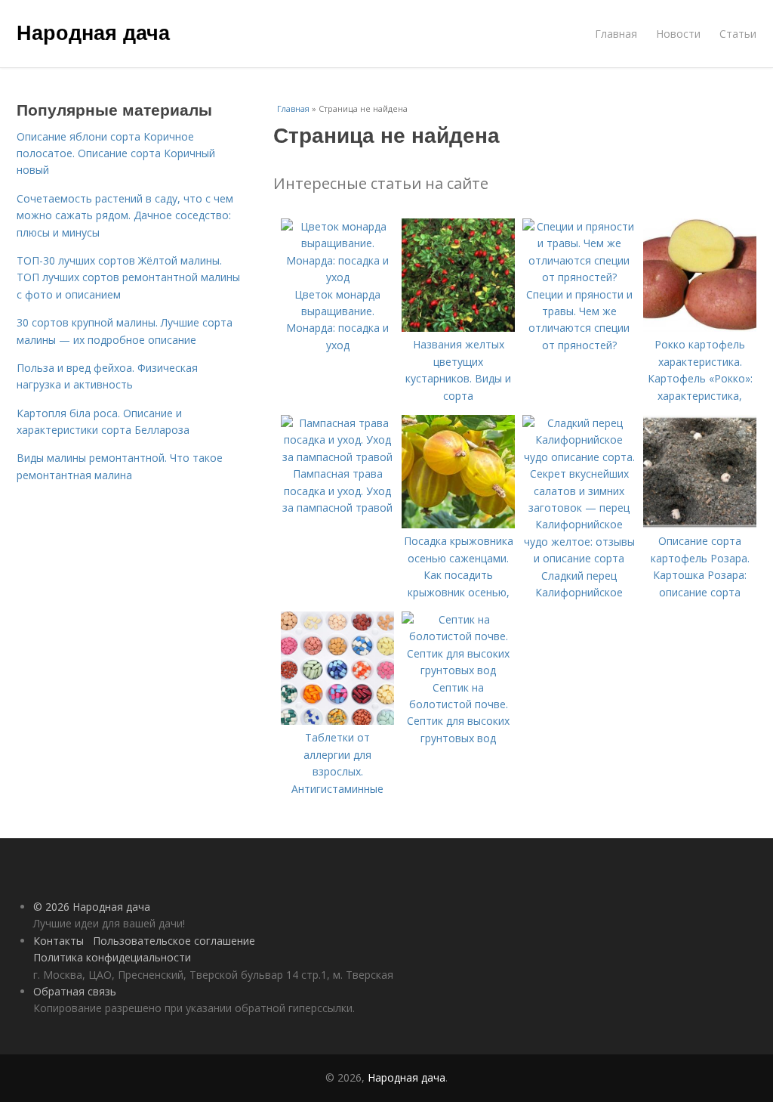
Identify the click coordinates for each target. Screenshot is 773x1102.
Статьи (737, 33)
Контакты (58, 940)
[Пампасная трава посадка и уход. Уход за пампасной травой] (337, 457)
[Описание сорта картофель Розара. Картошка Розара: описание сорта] (699, 524)
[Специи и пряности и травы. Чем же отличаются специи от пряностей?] (579, 277)
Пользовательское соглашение (174, 940)
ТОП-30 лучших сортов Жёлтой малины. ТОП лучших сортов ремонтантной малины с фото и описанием (128, 277)
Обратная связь (74, 991)
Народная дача (93, 31)
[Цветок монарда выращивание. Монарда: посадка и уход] (337, 277)
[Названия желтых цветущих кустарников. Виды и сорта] (458, 327)
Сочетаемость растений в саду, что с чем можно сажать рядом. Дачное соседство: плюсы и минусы (125, 215)
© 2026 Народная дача (91, 906)
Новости (678, 33)
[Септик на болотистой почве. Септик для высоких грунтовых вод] (458, 670)
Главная (616, 33)
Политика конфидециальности (112, 957)
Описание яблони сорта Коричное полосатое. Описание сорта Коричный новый (116, 153)
